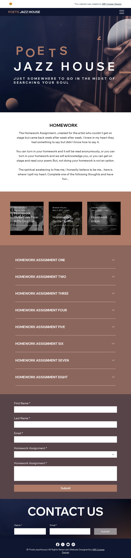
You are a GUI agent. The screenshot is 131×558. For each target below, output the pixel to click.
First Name (22, 403)
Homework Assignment (30, 463)
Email (18, 433)
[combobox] (65, 454)
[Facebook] (57, 544)
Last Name (22, 418)
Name (18, 525)
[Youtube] (68, 544)
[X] (63, 544)
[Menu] (122, 12)
